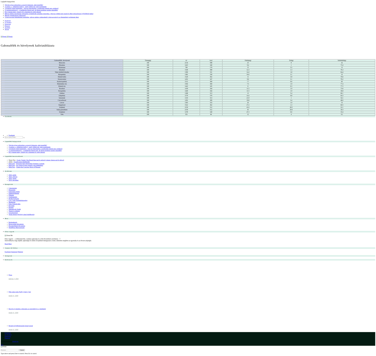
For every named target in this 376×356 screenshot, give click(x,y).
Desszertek (12, 190)
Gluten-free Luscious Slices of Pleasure (28, 167)
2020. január (12, 178)
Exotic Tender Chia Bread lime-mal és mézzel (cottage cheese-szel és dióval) (40, 160)
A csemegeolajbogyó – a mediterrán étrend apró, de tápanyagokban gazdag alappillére (31, 10)
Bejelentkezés (13, 222)
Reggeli (11, 207)
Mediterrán (12, 202)
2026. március (13, 177)
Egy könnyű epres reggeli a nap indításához (29, 165)
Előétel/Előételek (14, 193)
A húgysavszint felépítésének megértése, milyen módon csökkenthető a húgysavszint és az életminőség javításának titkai (42, 17)
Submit (22, 350)
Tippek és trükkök (14, 211)
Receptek (11, 206)
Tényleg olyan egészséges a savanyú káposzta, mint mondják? (24, 5)
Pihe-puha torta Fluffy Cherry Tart (20, 292)
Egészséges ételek (14, 192)
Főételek (11, 195)
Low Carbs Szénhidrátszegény (18, 200)
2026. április (12, 175)
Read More (8, 244)
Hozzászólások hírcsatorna (17, 226)
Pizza (10, 275)
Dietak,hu (15, 341)
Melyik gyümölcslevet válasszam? (15, 15)
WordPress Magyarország (16, 227)
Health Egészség (14, 199)
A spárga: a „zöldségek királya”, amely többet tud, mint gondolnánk (26, 7)
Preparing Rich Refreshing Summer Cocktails (30, 163)
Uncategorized (13, 213)
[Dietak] (7, 36)
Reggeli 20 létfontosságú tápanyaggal (21, 326)
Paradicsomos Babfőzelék (22, 162)
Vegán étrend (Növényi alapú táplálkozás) (21, 214)
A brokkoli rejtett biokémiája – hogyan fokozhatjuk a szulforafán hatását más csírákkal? (32, 8)
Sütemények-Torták (15, 209)
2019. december (14, 180)
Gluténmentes (13, 197)
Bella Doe (12, 163)
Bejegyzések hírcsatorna (16, 224)
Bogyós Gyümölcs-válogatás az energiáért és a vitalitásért (27, 309)
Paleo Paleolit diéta (14, 204)
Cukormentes (13, 188)
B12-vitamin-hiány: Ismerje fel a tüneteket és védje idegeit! (23, 12)
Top (2, 345)
